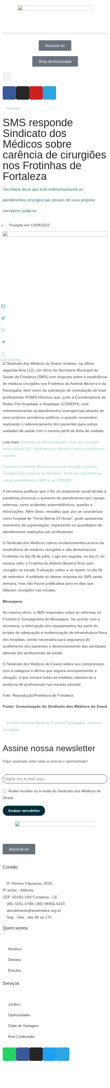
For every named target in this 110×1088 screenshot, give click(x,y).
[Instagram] (22, 93)
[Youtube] (36, 93)
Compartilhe (10, 359)
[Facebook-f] (9, 93)
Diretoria (14, 960)
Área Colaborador (21, 1037)
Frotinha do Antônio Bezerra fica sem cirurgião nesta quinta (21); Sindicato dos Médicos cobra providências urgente (54, 449)
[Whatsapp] (9, 1054)
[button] (55, 33)
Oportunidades (19, 1015)
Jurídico (14, 1004)
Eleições (14, 970)
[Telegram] (49, 93)
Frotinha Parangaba (68, 723)
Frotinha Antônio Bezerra (28, 723)
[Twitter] (49, 1054)
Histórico (15, 949)
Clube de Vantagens (23, 1026)
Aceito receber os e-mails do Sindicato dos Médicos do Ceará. (52, 794)
